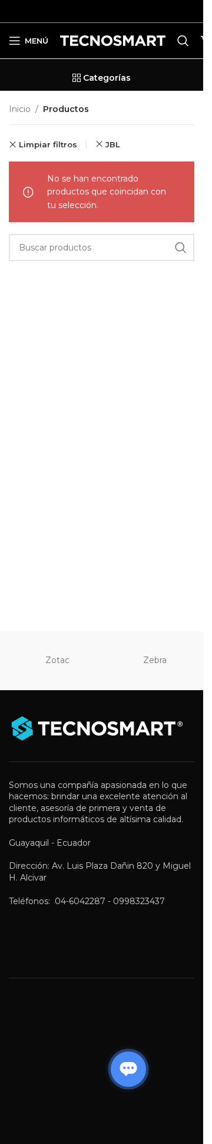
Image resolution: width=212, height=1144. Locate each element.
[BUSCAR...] (180, 247)
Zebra (155, 660)
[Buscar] (183, 40)
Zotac (57, 660)
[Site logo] (112, 40)
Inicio (20, 109)
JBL (112, 144)
